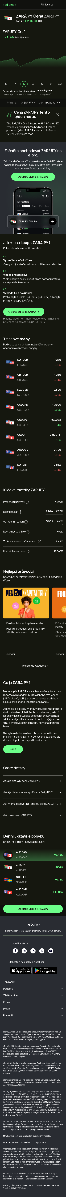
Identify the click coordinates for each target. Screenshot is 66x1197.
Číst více (10, 654)
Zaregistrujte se (9, 91)
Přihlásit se (47, 4)
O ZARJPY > (28, 102)
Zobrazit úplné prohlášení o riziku (35, 1129)
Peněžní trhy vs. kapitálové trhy (24, 623)
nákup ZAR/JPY (36, 322)
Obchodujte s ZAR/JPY (33, 176)
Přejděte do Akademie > (34, 665)
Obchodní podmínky (12, 1129)
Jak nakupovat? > (49, 102)
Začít (13, 749)
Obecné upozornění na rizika (15, 1142)
